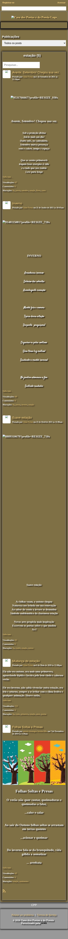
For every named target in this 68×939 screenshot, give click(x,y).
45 (16, 873)
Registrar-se (8, 2)
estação (32, 190)
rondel (18, 648)
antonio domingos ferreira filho (35, 731)
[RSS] (4, 890)
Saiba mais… (8, 177)
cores (44, 190)
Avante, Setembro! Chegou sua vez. (36, 72)
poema (43, 714)
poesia (18, 190)
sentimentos (24, 881)
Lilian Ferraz (28, 77)
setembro (25, 190)
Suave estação (22, 417)
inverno (24, 405)
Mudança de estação (26, 661)
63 (16, 640)
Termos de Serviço (47, 915)
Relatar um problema (23, 915)
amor (38, 714)
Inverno (17, 203)
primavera (25, 714)
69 (16, 397)
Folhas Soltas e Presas (27, 727)
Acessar (61, 2)
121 (16, 706)
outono (31, 648)
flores (38, 190)
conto (18, 714)
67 (16, 182)
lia (14, 190)
